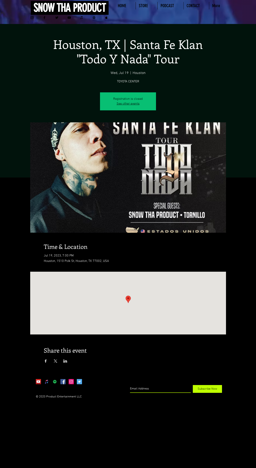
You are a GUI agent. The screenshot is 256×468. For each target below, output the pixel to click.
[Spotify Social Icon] (54, 381)
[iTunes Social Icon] (46, 381)
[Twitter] (57, 18)
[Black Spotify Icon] (94, 18)
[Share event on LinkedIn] (65, 361)
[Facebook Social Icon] (63, 381)
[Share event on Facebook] (46, 361)
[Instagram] (32, 18)
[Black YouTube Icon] (69, 18)
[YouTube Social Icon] (38, 381)
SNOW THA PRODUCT (70, 7)
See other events (128, 104)
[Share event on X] (55, 361)
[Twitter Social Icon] (79, 381)
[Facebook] (44, 18)
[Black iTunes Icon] (82, 18)
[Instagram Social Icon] (71, 381)
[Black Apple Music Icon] (106, 18)
